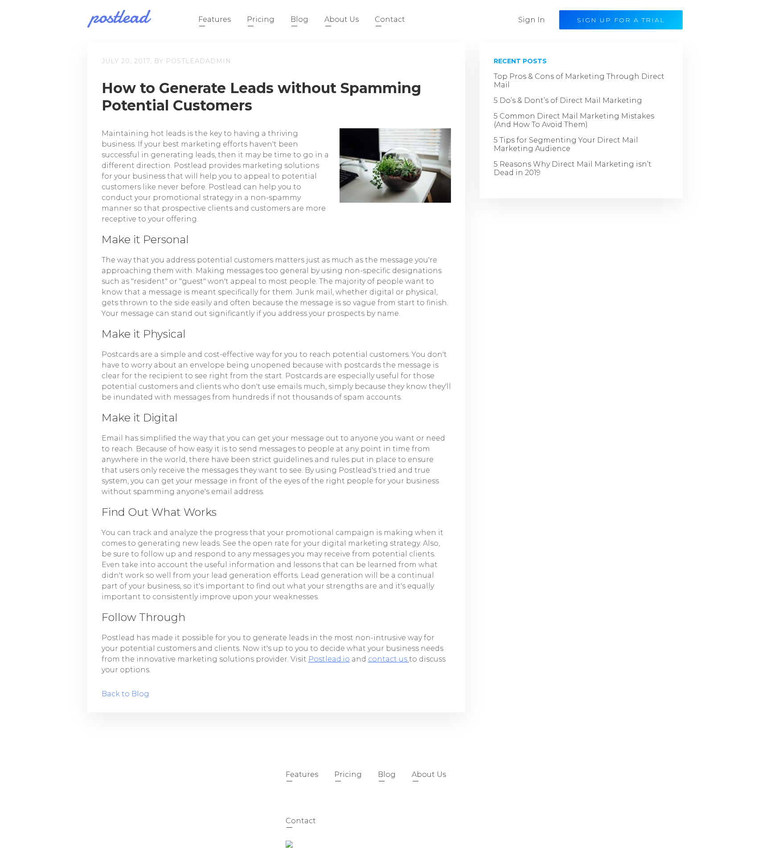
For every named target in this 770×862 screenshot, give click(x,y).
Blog (299, 19)
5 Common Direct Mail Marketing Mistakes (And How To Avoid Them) (574, 120)
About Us (341, 19)
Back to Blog (125, 694)
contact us (388, 659)
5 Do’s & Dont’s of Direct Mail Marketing (568, 100)
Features (214, 19)
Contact (390, 19)
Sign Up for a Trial (621, 20)
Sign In (531, 20)
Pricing (260, 19)
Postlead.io (329, 659)
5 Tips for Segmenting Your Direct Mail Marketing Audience (566, 144)
